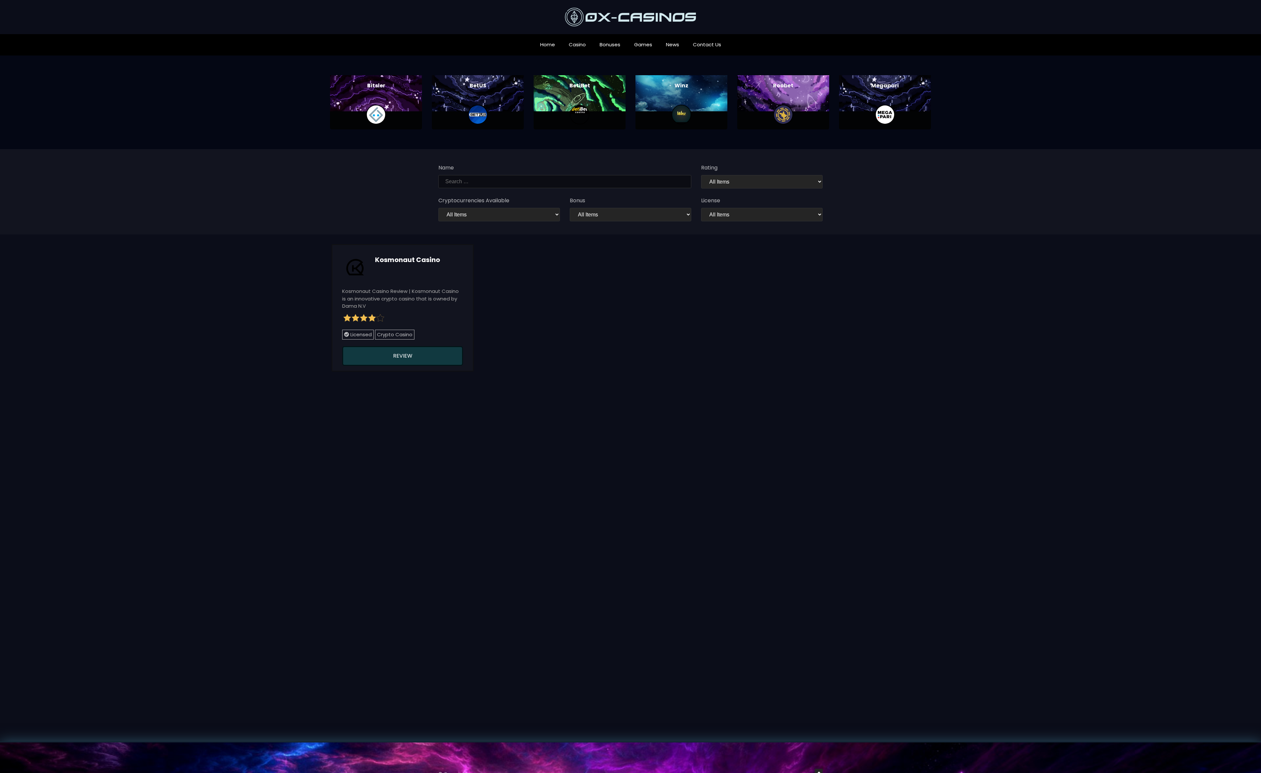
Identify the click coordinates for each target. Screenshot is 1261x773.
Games (643, 44)
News (672, 44)
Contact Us (707, 44)
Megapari (885, 85)
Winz (681, 85)
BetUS (478, 85)
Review (402, 356)
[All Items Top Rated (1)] (762, 181)
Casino (577, 44)
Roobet (783, 85)
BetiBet (579, 85)
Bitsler (376, 85)
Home (547, 44)
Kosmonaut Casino (407, 259)
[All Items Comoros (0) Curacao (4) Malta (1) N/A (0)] (762, 214)
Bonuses (610, 44)
